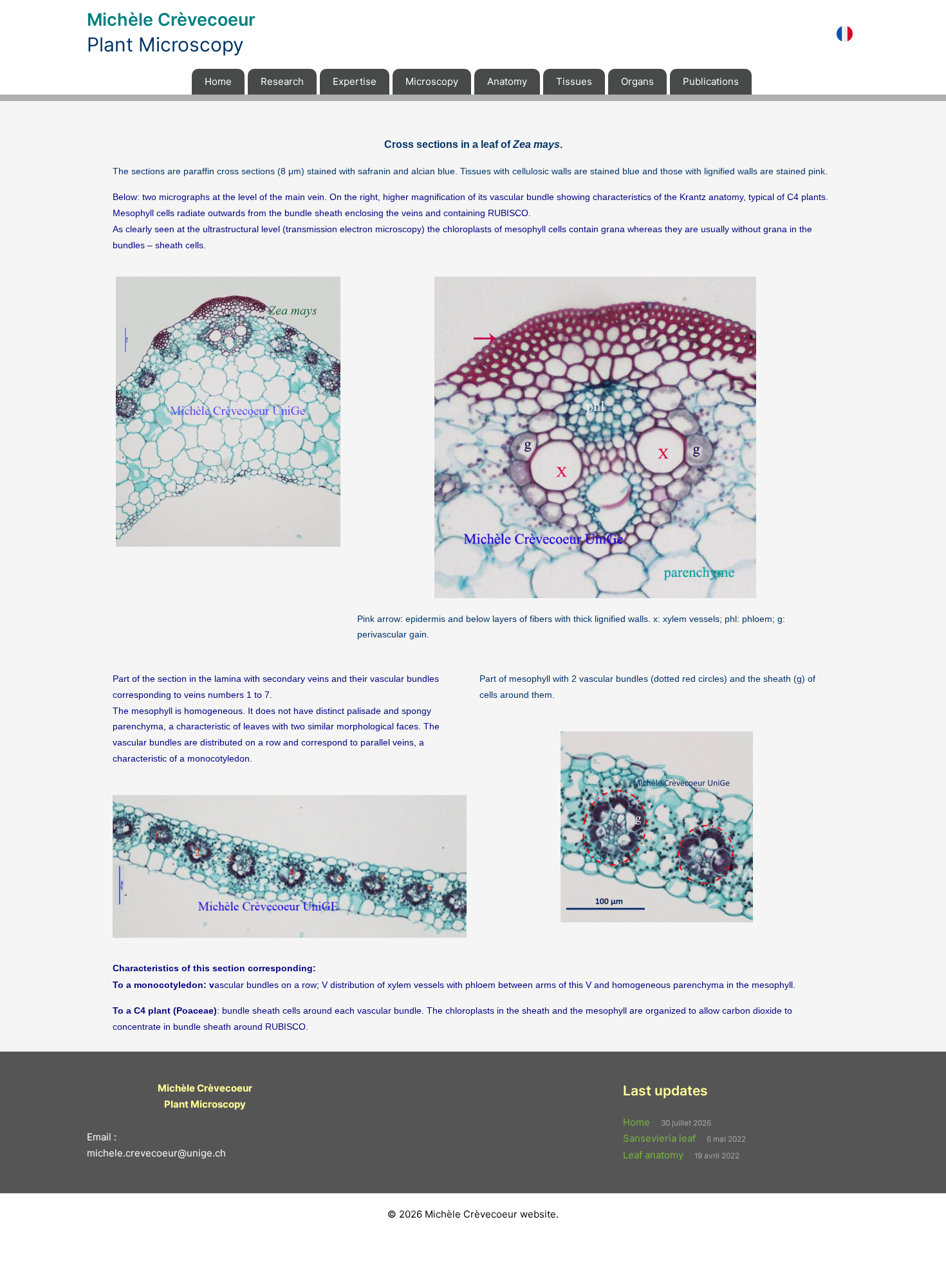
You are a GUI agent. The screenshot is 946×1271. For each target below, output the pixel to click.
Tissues (574, 81)
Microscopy (431, 81)
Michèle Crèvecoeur (171, 19)
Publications (711, 81)
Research (282, 81)
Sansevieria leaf (659, 1138)
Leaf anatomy (653, 1155)
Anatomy (507, 81)
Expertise (354, 81)
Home (218, 81)
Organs (637, 81)
